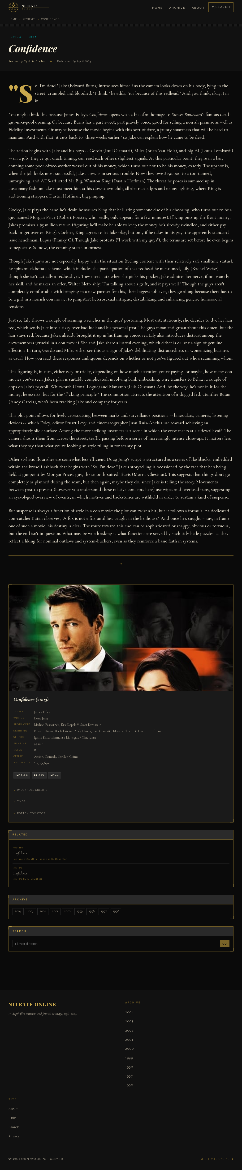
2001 (55, 911)
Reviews (28, 19)
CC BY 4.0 (56, 1159)
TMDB (21, 801)
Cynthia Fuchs (34, 61)
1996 (116, 911)
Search (223, 7)
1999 (80, 911)
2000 (67, 911)
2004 (18, 911)
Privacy (14, 1136)
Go (224, 943)
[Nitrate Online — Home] (29, 7)
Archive (177, 7)
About (198, 7)
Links (13, 1118)
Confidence (40, 853)
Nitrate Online (36, 1159)
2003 (30, 911)
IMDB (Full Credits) (33, 789)
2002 (43, 911)
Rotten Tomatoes (31, 813)
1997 (104, 911)
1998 (92, 911)
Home (157, 7)
